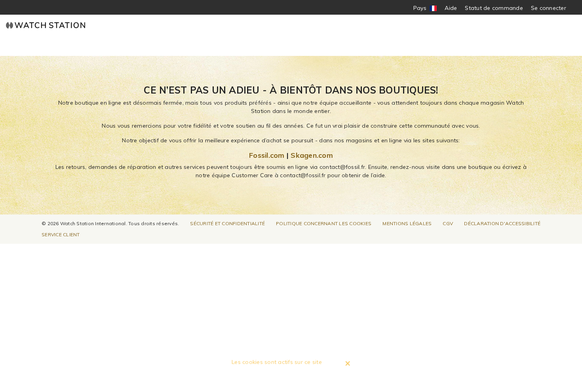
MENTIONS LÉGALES (407, 223)
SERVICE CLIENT (61, 234)
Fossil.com (267, 155)
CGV (448, 223)
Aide (451, 7)
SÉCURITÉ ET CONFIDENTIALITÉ (227, 223)
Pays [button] (425, 8)
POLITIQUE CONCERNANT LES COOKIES (323, 223)
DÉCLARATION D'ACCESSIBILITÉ (502, 223)
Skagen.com (312, 155)
